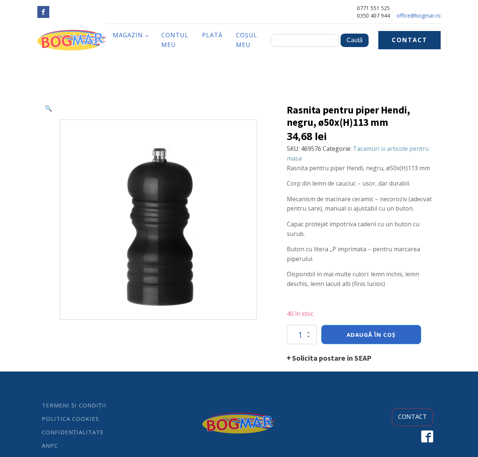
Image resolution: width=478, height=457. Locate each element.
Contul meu (175, 40)
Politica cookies (70, 418)
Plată (212, 35)
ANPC (50, 445)
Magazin (128, 35)
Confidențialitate (73, 432)
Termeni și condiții (74, 405)
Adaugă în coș (371, 334)
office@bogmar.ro (419, 15)
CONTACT (409, 40)
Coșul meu (246, 40)
